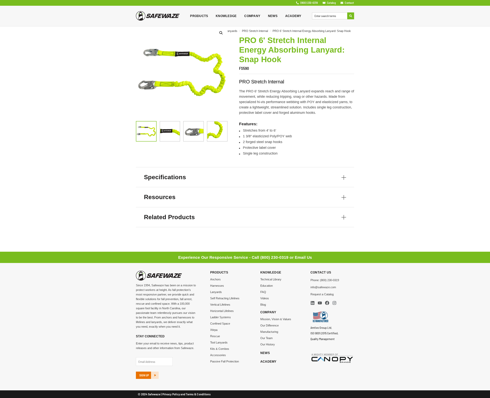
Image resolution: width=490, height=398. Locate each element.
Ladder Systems (220, 317)
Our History (267, 344)
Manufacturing (269, 331)
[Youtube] (320, 303)
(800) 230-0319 (274, 257)
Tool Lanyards (219, 342)
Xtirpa (213, 329)
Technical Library (270, 279)
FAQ (263, 292)
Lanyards (231, 31)
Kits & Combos (219, 348)
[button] (221, 32)
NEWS (273, 16)
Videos (264, 298)
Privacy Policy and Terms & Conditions (186, 394)
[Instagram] (334, 303)
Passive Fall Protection (224, 361)
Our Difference (269, 325)
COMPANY (252, 16)
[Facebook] (327, 303)
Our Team (266, 338)
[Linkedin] (312, 303)
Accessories (218, 355)
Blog (263, 304)
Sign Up (144, 375)
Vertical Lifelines (220, 304)
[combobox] (329, 15)
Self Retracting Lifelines (224, 298)
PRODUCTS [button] (199, 16)
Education (266, 285)
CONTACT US (320, 272)
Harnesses (217, 285)
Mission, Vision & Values (275, 319)
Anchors (215, 279)
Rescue (215, 336)
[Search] (350, 15)
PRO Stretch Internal (255, 31)
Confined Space (220, 323)
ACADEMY (293, 16)
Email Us (303, 257)
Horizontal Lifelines (222, 311)
